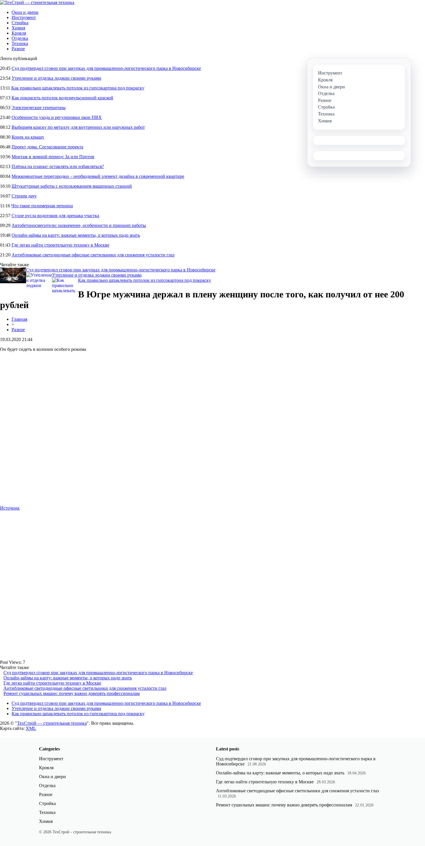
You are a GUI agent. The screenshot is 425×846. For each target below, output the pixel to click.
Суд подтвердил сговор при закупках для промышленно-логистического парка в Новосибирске (106, 68)
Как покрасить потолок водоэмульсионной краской (62, 97)
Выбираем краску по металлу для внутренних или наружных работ (78, 127)
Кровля (19, 33)
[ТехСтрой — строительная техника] (37, 2)
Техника (20, 43)
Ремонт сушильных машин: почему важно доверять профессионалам (71, 693)
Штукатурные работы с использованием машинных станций (72, 186)
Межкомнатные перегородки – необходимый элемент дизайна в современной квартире (98, 176)
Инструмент (24, 17)
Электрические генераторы (39, 107)
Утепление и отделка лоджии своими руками (56, 78)
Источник (10, 508)
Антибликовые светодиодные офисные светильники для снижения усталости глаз (93, 254)
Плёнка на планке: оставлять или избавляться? (58, 166)
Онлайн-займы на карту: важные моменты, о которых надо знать (76, 235)
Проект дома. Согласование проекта (47, 146)
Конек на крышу (28, 137)
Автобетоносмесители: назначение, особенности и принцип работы (79, 225)
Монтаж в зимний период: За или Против (53, 156)
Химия (18, 27)
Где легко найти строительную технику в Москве (60, 245)
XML (31, 728)
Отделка (20, 38)
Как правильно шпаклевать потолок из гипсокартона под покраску (77, 87)
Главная (19, 319)
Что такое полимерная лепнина (42, 205)
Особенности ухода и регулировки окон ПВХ (57, 117)
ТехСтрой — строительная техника (52, 723)
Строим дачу (24, 195)
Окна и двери (25, 12)
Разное (18, 48)
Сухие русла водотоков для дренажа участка (55, 215)
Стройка (20, 22)
